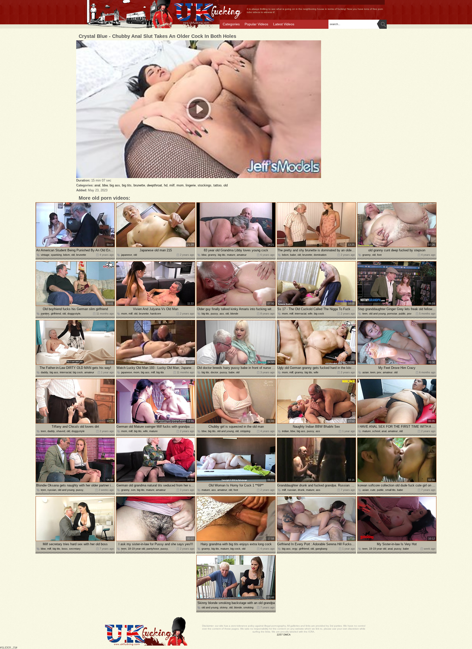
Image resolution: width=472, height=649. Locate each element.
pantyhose (153, 548)
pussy (214, 313)
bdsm (66, 254)
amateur (242, 254)
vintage (45, 254)
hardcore (155, 313)
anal (97, 185)
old (225, 185)
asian (365, 372)
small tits (390, 489)
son (133, 489)
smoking (248, 607)
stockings (204, 185)
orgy (294, 548)
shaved (60, 431)
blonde (234, 313)
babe (293, 254)
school (376, 431)
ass (222, 313)
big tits (127, 185)
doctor (214, 372)
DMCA (287, 634)
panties (45, 313)
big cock (319, 313)
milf (172, 185)
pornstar (392, 313)
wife (310, 313)
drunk (301, 489)
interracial (300, 313)
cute (372, 489)
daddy (44, 372)
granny (212, 254)
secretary (75, 548)
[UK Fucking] (152, 14)
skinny (224, 607)
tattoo (217, 185)
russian (51, 489)
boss (65, 548)
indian (285, 431)
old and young (377, 313)
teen (365, 313)
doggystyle (73, 313)
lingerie (191, 185)
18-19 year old (136, 548)
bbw (105, 185)
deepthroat (154, 185)
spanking (56, 254)
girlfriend (56, 313)
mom (180, 185)
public (402, 313)
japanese (126, 254)
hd (165, 185)
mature (231, 254)
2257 (280, 634)
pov (409, 313)
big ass (115, 185)
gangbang (321, 548)
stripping (245, 431)
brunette (139, 185)
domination (320, 254)
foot (379, 254)
